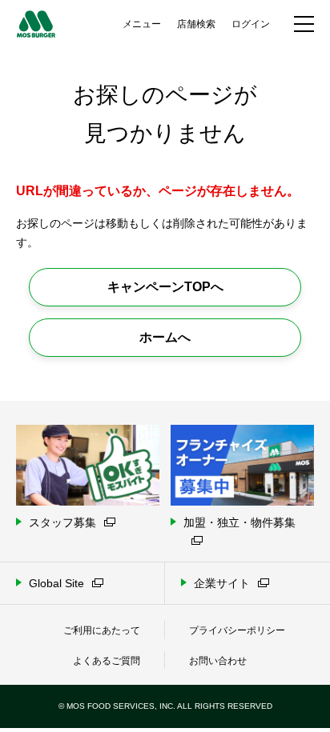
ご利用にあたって (101, 630)
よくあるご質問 (106, 660)
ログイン (250, 24)
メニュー (142, 24)
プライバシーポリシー (237, 630)
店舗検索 (196, 24)
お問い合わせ (218, 660)
